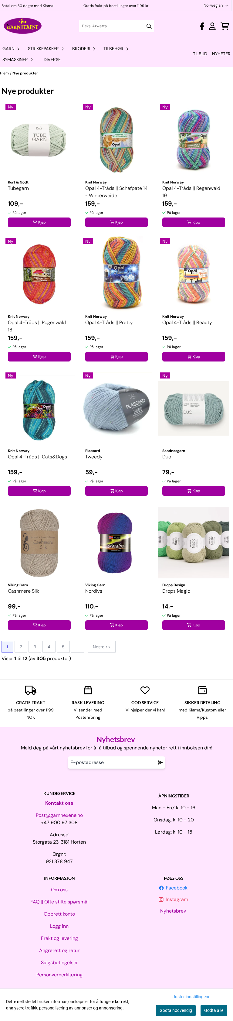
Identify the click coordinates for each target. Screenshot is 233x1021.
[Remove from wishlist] (160, 762)
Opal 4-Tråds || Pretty (109, 322)
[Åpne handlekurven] (224, 26)
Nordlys (93, 591)
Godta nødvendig (176, 1010)
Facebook (177, 888)
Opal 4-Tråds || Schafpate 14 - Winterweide (116, 192)
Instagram (177, 899)
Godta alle (213, 1010)
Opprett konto (59, 914)
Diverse (52, 59)
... (77, 646)
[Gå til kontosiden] (202, 26)
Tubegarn (18, 188)
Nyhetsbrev (173, 911)
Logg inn (59, 926)
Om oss (59, 889)
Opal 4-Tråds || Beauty (187, 322)
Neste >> (101, 646)
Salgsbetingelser (59, 962)
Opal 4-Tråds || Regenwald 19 (191, 192)
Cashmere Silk (23, 591)
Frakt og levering (59, 938)
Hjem (4, 73)
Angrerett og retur (59, 950)
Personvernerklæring (59, 974)
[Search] (149, 26)
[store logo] (23, 26)
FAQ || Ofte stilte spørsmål (59, 902)
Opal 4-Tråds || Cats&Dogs (37, 457)
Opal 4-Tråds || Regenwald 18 (37, 326)
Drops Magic (176, 591)
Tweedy (94, 457)
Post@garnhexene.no (59, 815)
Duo (166, 457)
